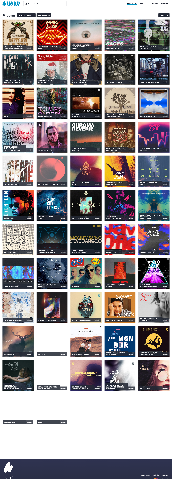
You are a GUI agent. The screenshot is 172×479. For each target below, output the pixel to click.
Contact (165, 4)
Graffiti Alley (25, 15)
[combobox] (164, 15)
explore (130, 4)
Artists (143, 4)
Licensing (154, 4)
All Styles (43, 15)
